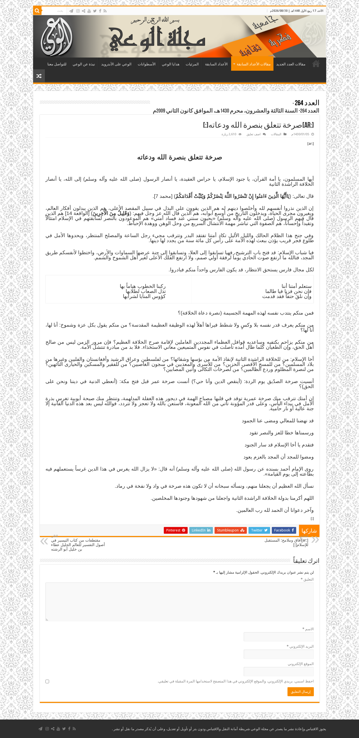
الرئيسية (316, 63)
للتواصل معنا (56, 64)
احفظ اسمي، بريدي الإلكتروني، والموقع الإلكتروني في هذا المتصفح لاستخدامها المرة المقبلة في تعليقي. (236, 681)
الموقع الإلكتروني (301, 664)
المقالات (276, 134)
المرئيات (192, 64)
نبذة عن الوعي (84, 64)
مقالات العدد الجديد (290, 64)
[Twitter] (95, 11)
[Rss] (105, 11)
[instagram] (78, 11)
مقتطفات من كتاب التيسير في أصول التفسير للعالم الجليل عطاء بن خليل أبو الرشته (78, 542)
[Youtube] (89, 11)
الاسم (308, 629)
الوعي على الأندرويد (116, 64)
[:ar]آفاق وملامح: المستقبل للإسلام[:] (286, 540)
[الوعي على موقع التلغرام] (71, 11)
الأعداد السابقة (216, 64)
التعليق (307, 579)
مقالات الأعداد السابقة (254, 64)
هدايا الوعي (171, 64)
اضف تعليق (254, 134)
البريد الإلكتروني (300, 646)
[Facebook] (100, 11)
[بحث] (37, 10)
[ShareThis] (83, 11)
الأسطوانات (147, 64)
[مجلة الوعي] (179, 36)
